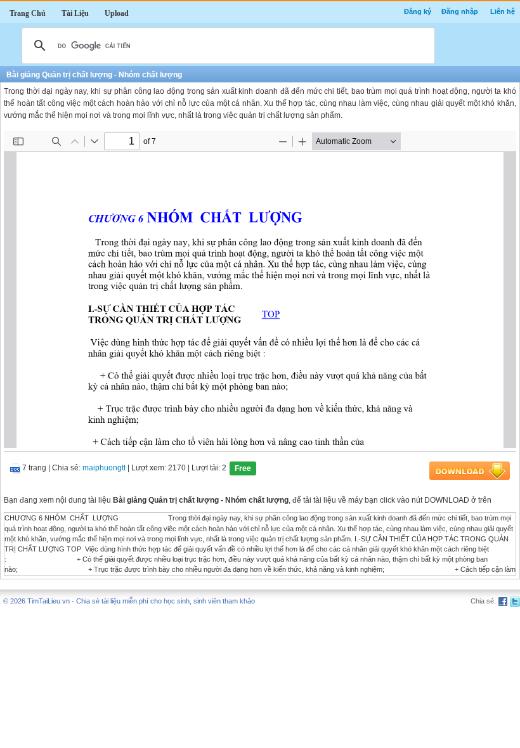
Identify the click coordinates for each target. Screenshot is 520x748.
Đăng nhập (459, 11)
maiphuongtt (104, 468)
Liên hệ (502, 11)
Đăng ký (417, 11)
